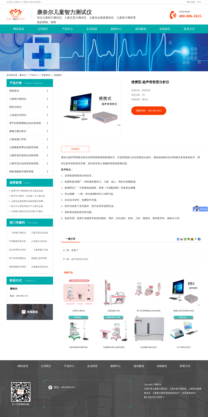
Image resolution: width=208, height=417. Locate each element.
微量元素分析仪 (66, 71)
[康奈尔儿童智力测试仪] (16, 14)
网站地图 (191, 2)
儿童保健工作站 (66, 78)
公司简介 (43, 28)
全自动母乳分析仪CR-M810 (19, 250)
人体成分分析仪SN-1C (41, 241)
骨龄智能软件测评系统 (67, 107)
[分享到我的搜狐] (192, 239)
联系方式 (189, 28)
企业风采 (91, 28)
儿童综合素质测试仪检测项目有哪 (27, 201)
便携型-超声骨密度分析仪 (41, 258)
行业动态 (115, 43)
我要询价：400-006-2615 (149, 110)
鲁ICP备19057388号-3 (154, 397)
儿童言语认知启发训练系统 (67, 101)
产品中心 (67, 28)
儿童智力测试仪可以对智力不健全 (27, 211)
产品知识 (115, 36)
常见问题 (115, 50)
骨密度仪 (67, 36)
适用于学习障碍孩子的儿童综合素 (27, 191)
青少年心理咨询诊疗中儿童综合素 (27, 206)
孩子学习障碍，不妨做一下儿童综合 (28, 196)
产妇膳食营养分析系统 (19, 241)
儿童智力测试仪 (66, 43)
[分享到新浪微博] (181, 239)
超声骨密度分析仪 (79, 259)
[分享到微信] (185, 239)
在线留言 (164, 28)
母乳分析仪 (67, 50)
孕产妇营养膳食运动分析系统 (67, 65)
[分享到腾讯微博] (195, 239)
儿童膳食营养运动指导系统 (67, 86)
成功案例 (140, 28)
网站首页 (18, 28)
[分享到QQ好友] (188, 239)
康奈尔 (22, 75)
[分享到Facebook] (199, 239)
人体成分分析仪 (66, 57)
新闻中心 (116, 28)
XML (199, 2)
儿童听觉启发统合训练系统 (67, 93)
